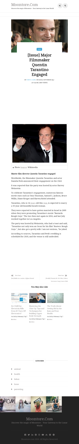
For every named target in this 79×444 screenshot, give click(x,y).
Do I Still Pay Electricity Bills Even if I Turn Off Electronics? (18, 310)
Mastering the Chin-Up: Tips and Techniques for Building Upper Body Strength (36, 311)
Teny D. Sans (31, 80)
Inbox (14, 319)
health (17, 374)
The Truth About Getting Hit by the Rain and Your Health (54, 310)
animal (17, 369)
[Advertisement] (39, 106)
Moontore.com (24, 4)
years (32, 203)
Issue (39, 49)
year (45, 203)
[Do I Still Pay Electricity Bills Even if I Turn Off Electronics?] (19, 298)
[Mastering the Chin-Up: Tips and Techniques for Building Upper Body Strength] (37, 298)
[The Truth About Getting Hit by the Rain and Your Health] (55, 298)
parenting (18, 389)
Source (23, 167)
